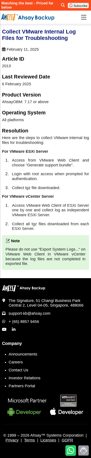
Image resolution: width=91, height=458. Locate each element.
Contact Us (18, 370)
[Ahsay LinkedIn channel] (13, 329)
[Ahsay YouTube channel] (4, 329)
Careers (16, 362)
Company (12, 343)
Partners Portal (22, 386)
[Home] (27, 17)
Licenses (48, 440)
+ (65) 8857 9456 (24, 321)
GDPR (67, 440)
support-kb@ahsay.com (29, 313)
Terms (29, 440)
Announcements (23, 354)
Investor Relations (24, 378)
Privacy (12, 440)
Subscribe (80, 5)
